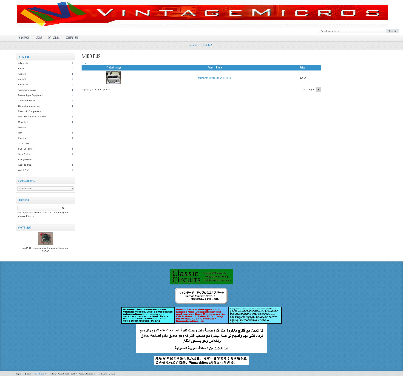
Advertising (25, 63)
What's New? (24, 228)
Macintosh (25, 122)
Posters (23, 138)
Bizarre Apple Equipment (32, 95)
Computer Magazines (31, 106)
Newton (22, 127)
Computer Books (29, 100)
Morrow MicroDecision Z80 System (214, 77)
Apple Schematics (28, 90)
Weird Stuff (25, 170)
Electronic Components (31, 111)
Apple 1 (23, 68)
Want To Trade (25, 165)
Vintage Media (27, 159)
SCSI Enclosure (27, 148)
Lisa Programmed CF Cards (34, 116)
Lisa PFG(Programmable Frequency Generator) (45, 248)
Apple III (24, 79)
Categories (54, 38)
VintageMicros (38, 374)
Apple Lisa (25, 84)
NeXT (21, 132)
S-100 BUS (207, 44)
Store (38, 38)
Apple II (23, 74)
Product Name (215, 67)
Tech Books (26, 154)
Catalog (193, 44)
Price (84, 63)
